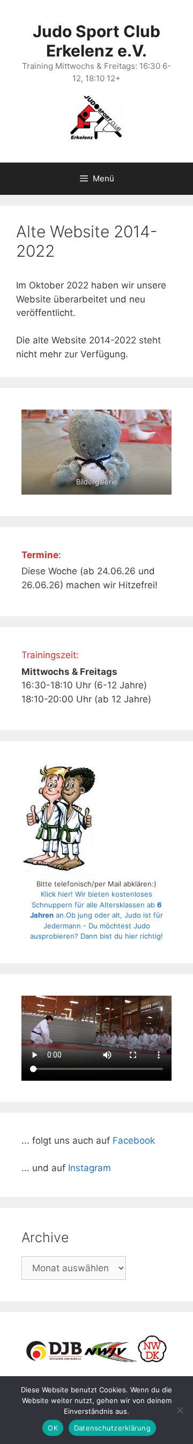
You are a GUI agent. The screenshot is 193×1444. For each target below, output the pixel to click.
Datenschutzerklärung (112, 1428)
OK (53, 1428)
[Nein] (179, 1410)
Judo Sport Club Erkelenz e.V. (96, 41)
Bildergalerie (96, 481)
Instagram (89, 1168)
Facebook (134, 1140)
